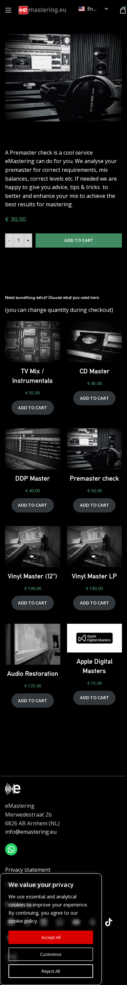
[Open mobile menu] (8, 10)
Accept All (51, 937)
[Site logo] (42, 9)
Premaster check (94, 478)
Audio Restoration (32, 673)
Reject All (51, 971)
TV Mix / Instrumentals (32, 376)
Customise (51, 954)
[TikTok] (109, 922)
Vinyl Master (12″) (32, 576)
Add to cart (78, 240)
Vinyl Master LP (94, 576)
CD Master (94, 371)
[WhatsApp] (11, 849)
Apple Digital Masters (94, 666)
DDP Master (32, 478)
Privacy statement (27, 869)
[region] (51, 929)
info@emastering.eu (31, 831)
